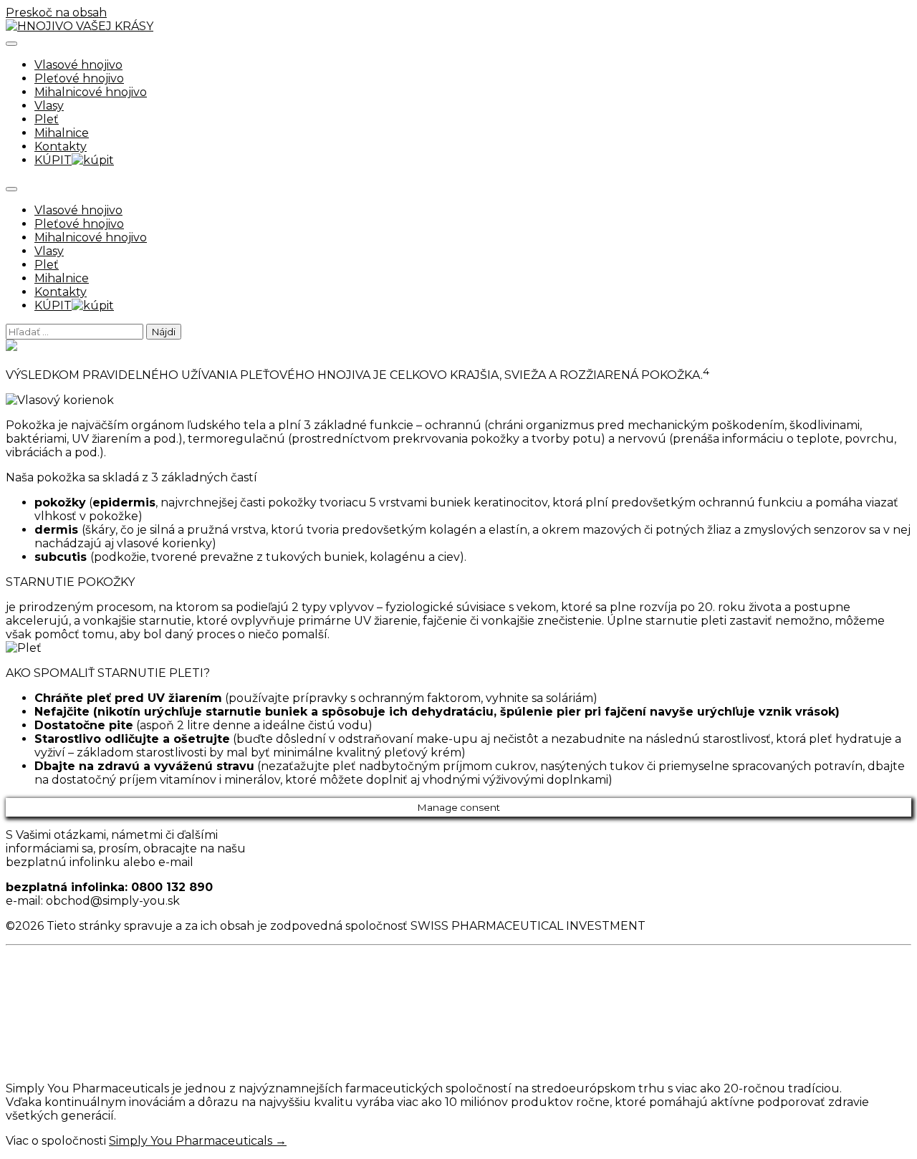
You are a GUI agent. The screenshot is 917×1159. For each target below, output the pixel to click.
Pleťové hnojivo (79, 78)
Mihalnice (61, 133)
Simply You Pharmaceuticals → (198, 1141)
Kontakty (60, 146)
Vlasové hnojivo (78, 65)
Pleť (46, 119)
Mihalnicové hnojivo (90, 92)
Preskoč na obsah (56, 12)
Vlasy (49, 105)
